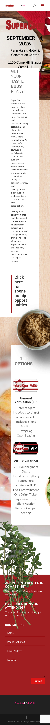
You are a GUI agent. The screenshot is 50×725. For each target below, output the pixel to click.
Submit (38, 680)
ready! (18, 91)
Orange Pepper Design (32, 721)
